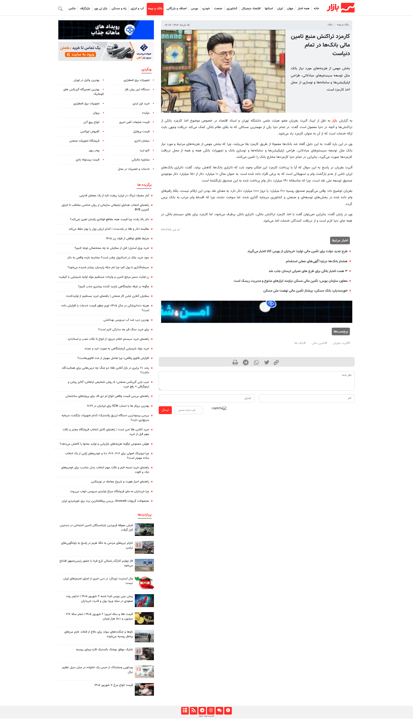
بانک (330, 25)
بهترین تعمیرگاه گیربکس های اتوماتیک (83, 91)
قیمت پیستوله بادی (87, 159)
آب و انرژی (137, 8)
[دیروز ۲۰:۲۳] (144, 653)
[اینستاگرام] (211, 710)
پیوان (96, 113)
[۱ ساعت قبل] (144, 529)
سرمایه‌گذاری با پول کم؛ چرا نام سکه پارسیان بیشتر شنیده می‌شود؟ (108, 267)
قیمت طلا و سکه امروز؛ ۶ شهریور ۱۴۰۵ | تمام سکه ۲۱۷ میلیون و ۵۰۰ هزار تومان (99, 616)
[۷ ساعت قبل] (144, 689)
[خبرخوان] (193, 710)
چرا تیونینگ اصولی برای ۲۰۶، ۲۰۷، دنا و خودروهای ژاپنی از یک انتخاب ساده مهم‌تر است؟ (107, 455)
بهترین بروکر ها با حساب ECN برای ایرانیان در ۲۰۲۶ (118, 406)
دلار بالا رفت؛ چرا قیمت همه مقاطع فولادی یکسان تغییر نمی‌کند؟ (109, 219)
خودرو (206, 8)
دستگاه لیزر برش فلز (137, 89)
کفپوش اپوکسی (89, 131)
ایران (280, 8)
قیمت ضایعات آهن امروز (134, 122)
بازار (334, 120)
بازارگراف (85, 8)
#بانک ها (300, 343)
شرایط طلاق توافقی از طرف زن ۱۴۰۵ (127, 238)
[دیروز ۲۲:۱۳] (144, 565)
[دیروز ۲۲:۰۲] (144, 583)
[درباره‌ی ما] (228, 710)
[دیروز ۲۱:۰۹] (144, 618)
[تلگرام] (202, 710)
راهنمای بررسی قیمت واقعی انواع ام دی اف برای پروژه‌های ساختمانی (107, 396)
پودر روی (94, 150)
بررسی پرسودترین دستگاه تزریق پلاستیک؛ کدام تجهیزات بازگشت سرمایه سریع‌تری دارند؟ (105, 417)
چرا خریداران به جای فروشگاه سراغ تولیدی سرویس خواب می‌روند (109, 491)
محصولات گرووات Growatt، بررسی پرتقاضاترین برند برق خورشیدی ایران (105, 501)
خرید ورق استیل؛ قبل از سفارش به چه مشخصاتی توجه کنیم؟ (112, 248)
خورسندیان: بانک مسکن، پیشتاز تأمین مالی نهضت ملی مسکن (305, 291)
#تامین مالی (319, 343)
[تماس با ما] (219, 710)
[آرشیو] (185, 710)
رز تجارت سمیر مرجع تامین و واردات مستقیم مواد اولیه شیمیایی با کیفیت (104, 277)
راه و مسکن (119, 8)
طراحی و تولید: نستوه (206, 716)
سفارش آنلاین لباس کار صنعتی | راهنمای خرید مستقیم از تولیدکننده (107, 296)
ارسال (165, 410)
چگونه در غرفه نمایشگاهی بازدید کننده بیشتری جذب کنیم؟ (113, 286)
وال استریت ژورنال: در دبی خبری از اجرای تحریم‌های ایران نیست (98, 581)
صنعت (218, 8)
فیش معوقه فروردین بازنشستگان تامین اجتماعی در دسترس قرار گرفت (96, 527)
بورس (194, 8)
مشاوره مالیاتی (141, 159)
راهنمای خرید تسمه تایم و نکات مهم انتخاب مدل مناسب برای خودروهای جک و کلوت (105, 470)
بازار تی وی (100, 8)
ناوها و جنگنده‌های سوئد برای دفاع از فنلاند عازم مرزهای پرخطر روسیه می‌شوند (98, 634)
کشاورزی (232, 8)
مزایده (146, 113)
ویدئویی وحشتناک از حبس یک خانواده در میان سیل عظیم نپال (97, 669)
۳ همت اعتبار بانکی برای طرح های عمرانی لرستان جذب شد (308, 271)
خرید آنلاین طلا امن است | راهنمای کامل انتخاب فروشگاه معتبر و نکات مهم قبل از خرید (106, 432)
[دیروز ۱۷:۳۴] (144, 671)
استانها (269, 8)
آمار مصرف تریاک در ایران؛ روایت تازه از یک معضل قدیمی (114, 195)
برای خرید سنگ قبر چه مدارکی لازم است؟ (123, 329)
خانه (316, 8)
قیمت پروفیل (141, 131)
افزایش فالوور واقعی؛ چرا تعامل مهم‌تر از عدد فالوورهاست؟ (113, 358)
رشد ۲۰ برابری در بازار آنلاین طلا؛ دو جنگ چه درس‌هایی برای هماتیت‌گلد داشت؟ (105, 370)
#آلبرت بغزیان (341, 343)
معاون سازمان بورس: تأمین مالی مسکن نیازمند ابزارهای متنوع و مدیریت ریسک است (291, 281)
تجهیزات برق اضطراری (137, 80)
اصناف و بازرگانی (177, 8)
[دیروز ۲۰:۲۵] (144, 636)
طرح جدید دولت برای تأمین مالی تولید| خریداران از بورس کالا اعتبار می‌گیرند (297, 251)
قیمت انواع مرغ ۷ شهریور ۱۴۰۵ (113, 685)
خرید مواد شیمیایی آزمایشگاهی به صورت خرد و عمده (117, 348)
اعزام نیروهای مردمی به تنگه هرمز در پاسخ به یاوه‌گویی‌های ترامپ (97, 545)
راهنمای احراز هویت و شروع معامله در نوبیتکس (120, 481)
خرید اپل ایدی (141, 103)
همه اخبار (304, 8)
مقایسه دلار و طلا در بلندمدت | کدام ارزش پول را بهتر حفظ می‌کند (109, 229)
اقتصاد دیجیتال (251, 8)
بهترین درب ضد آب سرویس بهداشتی (126, 320)
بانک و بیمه (155, 8)
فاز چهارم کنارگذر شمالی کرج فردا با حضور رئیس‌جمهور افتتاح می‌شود (96, 563)
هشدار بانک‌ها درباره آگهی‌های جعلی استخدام (317, 261)
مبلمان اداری (142, 141)
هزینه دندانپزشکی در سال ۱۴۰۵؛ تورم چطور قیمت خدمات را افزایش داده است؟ (105, 308)
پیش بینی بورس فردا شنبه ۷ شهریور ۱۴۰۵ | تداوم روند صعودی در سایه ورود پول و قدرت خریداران (99, 598)
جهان (290, 8)
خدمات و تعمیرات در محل (134, 169)
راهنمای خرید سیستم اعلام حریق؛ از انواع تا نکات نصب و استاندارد (108, 339)
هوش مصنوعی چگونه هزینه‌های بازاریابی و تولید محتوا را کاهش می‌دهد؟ (104, 444)
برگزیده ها (144, 185)
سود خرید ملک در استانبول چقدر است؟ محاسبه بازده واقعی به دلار (108, 257)
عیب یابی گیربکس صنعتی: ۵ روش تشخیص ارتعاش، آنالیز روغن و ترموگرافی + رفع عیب (108, 384)
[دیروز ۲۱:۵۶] (144, 600)
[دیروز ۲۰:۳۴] (144, 547)
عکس (72, 8)
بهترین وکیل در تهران (86, 80)
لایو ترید (145, 150)
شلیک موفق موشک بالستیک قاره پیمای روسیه (104, 649)
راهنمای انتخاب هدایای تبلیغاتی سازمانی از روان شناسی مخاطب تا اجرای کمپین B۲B (105, 207)
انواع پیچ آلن (91, 122)
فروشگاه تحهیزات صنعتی (84, 141)
